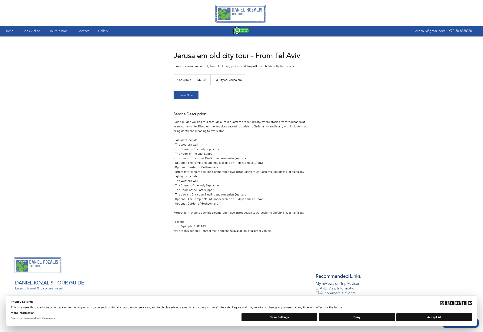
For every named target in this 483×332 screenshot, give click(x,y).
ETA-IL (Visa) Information (336, 288)
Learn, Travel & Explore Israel (39, 288)
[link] (186, 95)
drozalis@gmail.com (430, 31)
